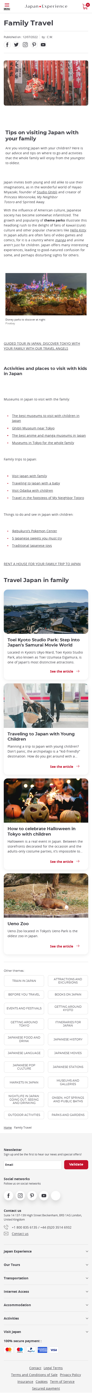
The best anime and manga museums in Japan (49, 435)
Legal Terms (53, 1368)
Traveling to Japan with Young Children (41, 737)
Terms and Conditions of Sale (34, 1374)
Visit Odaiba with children (32, 490)
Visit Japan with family (29, 476)
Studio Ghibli (47, 192)
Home (8, 1127)
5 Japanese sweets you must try (37, 538)
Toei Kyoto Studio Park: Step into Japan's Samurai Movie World (44, 642)
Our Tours (12, 1264)
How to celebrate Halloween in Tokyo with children (41, 831)
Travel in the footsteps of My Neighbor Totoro (48, 498)
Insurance (25, 1381)
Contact (35, 1368)
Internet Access (16, 1291)
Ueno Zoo (18, 924)
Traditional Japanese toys (32, 545)
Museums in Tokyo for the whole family (43, 442)
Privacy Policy (70, 1374)
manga (60, 240)
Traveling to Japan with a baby (36, 483)
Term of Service (62, 1381)
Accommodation (17, 1305)
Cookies (42, 1381)
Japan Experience (18, 1251)
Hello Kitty (78, 230)
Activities (11, 1318)
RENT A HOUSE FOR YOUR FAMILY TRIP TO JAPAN (42, 564)
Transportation (16, 1278)
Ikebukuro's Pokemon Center (34, 531)
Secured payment (46, 1388)
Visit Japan (12, 1331)
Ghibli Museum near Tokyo (33, 428)
